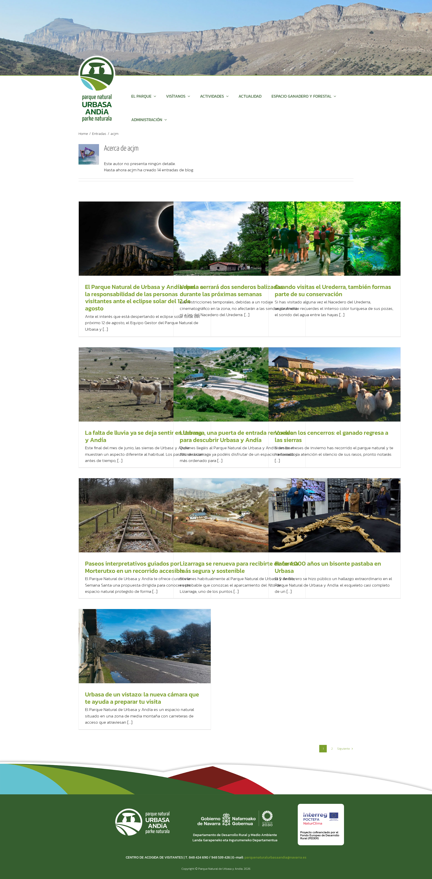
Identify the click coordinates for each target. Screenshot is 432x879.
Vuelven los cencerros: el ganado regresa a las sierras (331, 436)
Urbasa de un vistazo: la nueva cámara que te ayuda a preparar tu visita (142, 698)
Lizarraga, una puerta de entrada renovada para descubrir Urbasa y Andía (236, 436)
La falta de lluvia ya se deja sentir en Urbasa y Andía (143, 436)
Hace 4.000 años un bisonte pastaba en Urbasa (328, 567)
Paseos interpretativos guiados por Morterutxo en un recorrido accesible (135, 567)
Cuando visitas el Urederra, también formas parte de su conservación (333, 290)
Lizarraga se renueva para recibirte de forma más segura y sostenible (239, 567)
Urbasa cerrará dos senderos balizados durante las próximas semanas (231, 290)
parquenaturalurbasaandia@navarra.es (275, 857)
